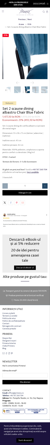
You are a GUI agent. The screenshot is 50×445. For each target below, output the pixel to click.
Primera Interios (9, 343)
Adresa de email (9, 370)
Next (29, 19)
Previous (22, 19)
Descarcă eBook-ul (25, 267)
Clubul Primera (8, 346)
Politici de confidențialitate (13, 321)
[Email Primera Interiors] (3, 354)
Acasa (21, 24)
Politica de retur (9, 318)
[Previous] (18, 83)
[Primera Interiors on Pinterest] (12, 354)
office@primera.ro (13, 393)
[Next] (32, 83)
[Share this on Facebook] (10, 202)
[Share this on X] (4, 202)
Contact (5, 323)
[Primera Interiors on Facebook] (6, 354)
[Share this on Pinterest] (16, 202)
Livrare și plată (8, 313)
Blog (4, 348)
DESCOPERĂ (39, 3)
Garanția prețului (9, 329)
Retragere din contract (11, 326)
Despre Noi (7, 338)
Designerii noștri (9, 341)
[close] (47, 4)
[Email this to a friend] (22, 202)
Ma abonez (25, 382)
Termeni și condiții (9, 316)
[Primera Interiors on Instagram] (9, 354)
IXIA (29, 24)
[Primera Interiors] (25, 11)
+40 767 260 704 (39, 169)
